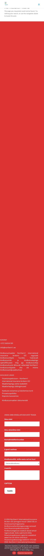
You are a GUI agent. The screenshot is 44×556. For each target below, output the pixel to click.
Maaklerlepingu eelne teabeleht (14, 384)
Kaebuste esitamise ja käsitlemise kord (17, 391)
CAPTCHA (8, 483)
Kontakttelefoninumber (18, 439)
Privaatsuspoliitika (9, 393)
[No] (41, 550)
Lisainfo (7, 468)
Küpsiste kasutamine (10, 396)
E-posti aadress (15, 449)
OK (14, 553)
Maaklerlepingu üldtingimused (14, 386)
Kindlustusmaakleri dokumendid (15, 400)
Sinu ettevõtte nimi (16, 430)
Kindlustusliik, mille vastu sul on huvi (19, 459)
